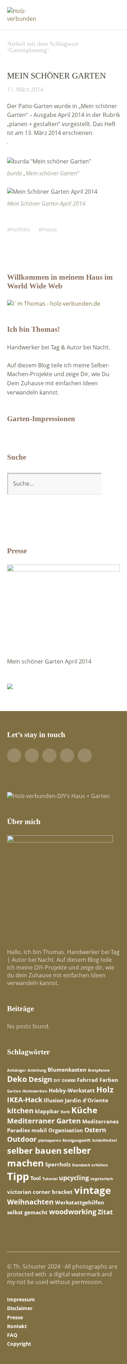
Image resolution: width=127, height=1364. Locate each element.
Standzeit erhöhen (90, 1165)
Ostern (95, 1130)
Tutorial (50, 1178)
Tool (35, 1178)
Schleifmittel (104, 1140)
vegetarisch (101, 1178)
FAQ (12, 1335)
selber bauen (34, 1150)
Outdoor (22, 1139)
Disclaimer (19, 1308)
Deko (17, 1078)
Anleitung (37, 1070)
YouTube (32, 755)
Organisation (65, 1130)
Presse (49, 229)
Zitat (105, 1212)
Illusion (54, 1100)
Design (40, 1079)
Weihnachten (30, 1202)
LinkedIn (67, 755)
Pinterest (49, 755)
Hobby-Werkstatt (72, 1090)
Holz (105, 1089)
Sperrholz (58, 1164)
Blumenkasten (67, 1069)
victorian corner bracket (40, 1191)
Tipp (18, 1176)
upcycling (74, 1177)
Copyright (19, 1343)
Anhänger (16, 1070)
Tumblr (85, 755)
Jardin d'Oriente (86, 1100)
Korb (65, 1111)
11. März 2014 (25, 89)
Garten (14, 1091)
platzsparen (49, 1140)
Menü (111, 11)
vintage (92, 1190)
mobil (39, 1130)
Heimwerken (34, 1091)
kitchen (20, 1110)
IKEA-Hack (24, 1099)
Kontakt (17, 1326)
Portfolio (20, 229)
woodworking (72, 1211)
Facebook (14, 755)
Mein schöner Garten (56, 75)
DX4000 (68, 1080)
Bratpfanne (99, 1070)
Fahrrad (87, 1079)
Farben (108, 1079)
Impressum (21, 1299)
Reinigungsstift (76, 1140)
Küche (84, 1110)
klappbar (47, 1111)
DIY (57, 1080)
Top (112, 1344)
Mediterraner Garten (44, 1121)
